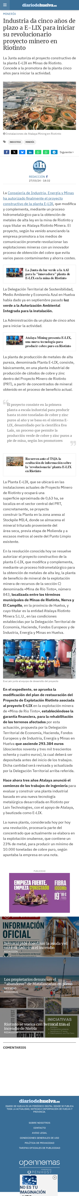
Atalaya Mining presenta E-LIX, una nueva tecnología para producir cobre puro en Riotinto (48, 342)
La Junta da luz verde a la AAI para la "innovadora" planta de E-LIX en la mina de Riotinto (47, 274)
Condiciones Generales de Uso (39, 1137)
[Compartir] (6, 152)
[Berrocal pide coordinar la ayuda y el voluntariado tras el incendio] (39, 937)
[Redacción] (39, 166)
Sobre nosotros (39, 1122)
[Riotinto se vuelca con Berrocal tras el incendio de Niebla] (39, 1017)
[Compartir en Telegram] (54, 152)
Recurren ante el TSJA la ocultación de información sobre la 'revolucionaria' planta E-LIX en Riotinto (48, 465)
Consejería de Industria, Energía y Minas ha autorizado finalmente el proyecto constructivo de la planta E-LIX (38, 198)
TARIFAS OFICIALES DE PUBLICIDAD (39, 1147)
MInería (30, 142)
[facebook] (47, 176)
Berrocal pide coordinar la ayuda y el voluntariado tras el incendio (35, 945)
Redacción (37, 176)
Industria (15, 142)
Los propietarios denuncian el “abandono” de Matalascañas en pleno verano (38, 983)
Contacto (39, 1127)
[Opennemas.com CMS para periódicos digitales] (39, 1166)
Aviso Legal (39, 1132)
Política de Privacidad (39, 1142)
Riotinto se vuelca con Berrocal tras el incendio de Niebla (37, 1026)
